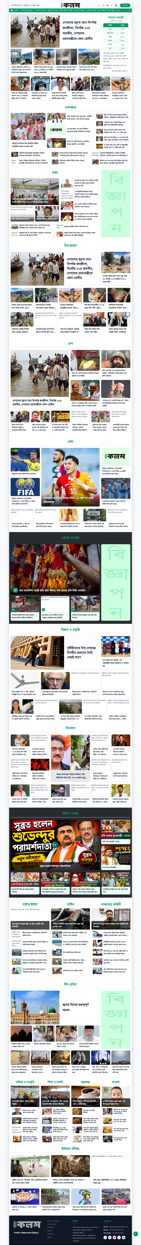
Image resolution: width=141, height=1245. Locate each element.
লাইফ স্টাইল (101, 10)
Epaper (49, 1237)
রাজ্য (16, 10)
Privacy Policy (51, 1224)
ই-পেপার (125, 5)
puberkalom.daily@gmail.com (118, 1227)
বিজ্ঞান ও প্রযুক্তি (46, 10)
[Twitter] (110, 1237)
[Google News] (116, 5)
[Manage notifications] (136, 1240)
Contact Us (50, 1234)
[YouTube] (107, 5)
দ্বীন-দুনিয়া (64, 10)
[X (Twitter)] (103, 5)
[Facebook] (99, 5)
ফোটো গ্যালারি (91, 10)
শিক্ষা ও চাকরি (74, 10)
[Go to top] (135, 1234)
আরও (118, 10)
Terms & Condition (53, 1221)
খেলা (37, 10)
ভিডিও (82, 10)
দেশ (22, 10)
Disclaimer (50, 1227)
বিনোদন (56, 10)
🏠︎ (12, 10)
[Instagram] (111, 5)
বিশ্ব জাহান (29, 10)
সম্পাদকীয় (111, 10)
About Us (50, 1231)
